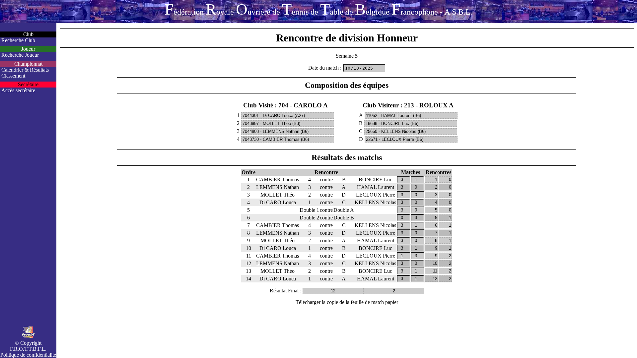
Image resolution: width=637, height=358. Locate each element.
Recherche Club (18, 40)
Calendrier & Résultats (25, 70)
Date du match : (324, 68)
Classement (13, 76)
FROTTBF (318, 9)
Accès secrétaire (18, 90)
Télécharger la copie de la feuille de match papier (347, 302)
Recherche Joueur (20, 55)
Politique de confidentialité (28, 355)
